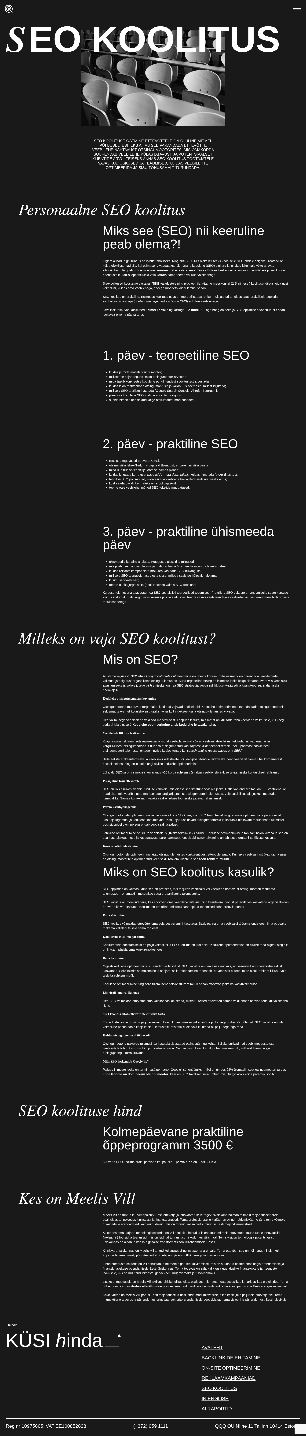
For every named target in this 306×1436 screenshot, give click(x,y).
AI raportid (217, 1408)
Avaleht (212, 1347)
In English (215, 1398)
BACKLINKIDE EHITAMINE (231, 1357)
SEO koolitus (219, 1388)
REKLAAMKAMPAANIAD (229, 1378)
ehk (161, 676)
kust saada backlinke (124, 483)
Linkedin (11, 1325)
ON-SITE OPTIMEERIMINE (231, 1368)
